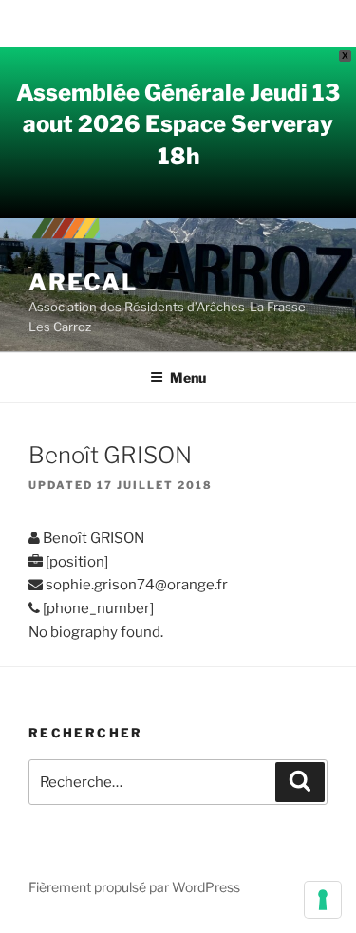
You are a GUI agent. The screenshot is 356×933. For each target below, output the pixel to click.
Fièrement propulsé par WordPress (134, 887)
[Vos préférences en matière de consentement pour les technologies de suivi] (323, 900)
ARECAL (83, 282)
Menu (188, 377)
